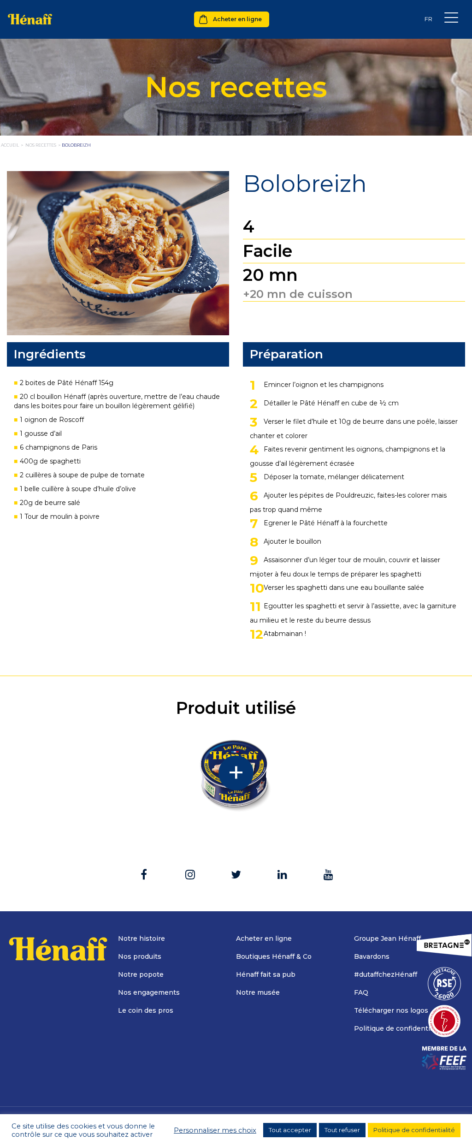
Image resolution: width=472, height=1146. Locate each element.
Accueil (10, 145)
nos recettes (40, 145)
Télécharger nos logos (391, 1010)
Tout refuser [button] (342, 1130)
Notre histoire (141, 938)
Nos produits (139, 956)
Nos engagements (149, 992)
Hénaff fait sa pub (265, 974)
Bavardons (371, 956)
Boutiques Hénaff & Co (274, 956)
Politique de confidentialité (399, 1028)
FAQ (361, 992)
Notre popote (141, 974)
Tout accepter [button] (290, 1130)
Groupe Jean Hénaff (387, 938)
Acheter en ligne (237, 19)
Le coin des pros (145, 1010)
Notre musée (258, 992)
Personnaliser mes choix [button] (215, 1130)
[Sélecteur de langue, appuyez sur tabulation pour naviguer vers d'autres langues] (428, 19)
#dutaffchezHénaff (385, 974)
